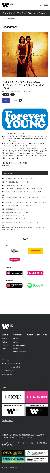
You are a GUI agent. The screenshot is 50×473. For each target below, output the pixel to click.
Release (5, 342)
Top (3, 18)
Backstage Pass (19, 352)
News (4, 348)
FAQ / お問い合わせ (8, 371)
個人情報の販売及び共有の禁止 (29, 435)
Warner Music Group (37, 335)
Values (16, 342)
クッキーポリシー (29, 443)
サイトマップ (6, 360)
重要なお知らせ (7, 374)
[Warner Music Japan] (7, 326)
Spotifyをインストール (9, 437)
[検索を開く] (40, 5)
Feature (5, 345)
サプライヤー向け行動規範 (11, 367)
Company (17, 335)
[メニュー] (46, 5)
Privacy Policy (6, 443)
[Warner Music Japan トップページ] (7, 4)
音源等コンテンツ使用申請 (11, 364)
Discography (11, 18)
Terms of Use (17, 443)
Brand (5, 335)
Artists (4, 339)
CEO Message (19, 345)
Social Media (7, 419)
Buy (6, 100)
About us (16, 339)
